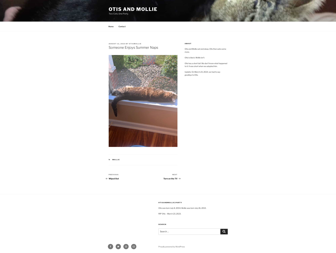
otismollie (135, 44)
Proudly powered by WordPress (171, 247)
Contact (122, 26)
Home (111, 26)
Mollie (116, 160)
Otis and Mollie (133, 9)
